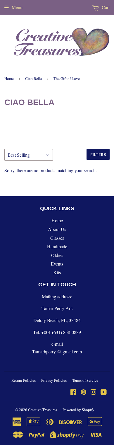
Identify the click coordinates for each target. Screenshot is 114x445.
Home (9, 78)
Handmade (57, 246)
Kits (57, 272)
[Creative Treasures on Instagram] (93, 392)
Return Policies (23, 380)
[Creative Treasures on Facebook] (73, 392)
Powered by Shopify (78, 409)
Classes (57, 238)
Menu (17, 7)
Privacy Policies (54, 380)
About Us (57, 229)
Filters (98, 154)
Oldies (57, 255)
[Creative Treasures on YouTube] (104, 392)
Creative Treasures (42, 409)
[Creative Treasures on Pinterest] (83, 392)
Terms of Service (85, 380)
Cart (105, 7)
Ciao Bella (33, 78)
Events (57, 264)
